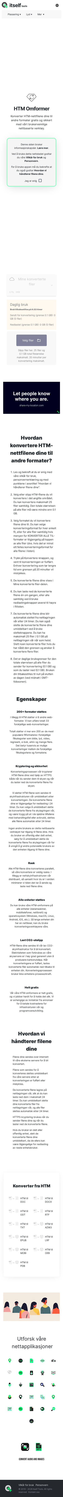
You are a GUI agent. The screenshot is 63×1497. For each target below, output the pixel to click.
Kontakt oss (33, 1492)
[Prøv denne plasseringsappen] (31, 398)
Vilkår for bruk (34, 157)
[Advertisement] (31, 52)
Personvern (31, 160)
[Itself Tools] (31, 1450)
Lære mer (42, 147)
